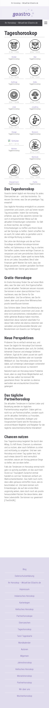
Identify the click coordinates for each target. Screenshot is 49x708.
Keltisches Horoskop (24, 609)
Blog (24, 569)
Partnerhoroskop (24, 682)
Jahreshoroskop (24, 662)
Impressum (24, 589)
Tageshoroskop (24, 629)
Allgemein (24, 656)
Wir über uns (24, 689)
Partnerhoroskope (24, 616)
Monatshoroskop (24, 676)
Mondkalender (24, 642)
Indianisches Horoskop (24, 596)
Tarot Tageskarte (24, 636)
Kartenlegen (24, 602)
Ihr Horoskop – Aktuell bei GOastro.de (24, 3)
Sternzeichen (24, 622)
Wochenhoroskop (24, 696)
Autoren (24, 649)
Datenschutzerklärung (24, 576)
